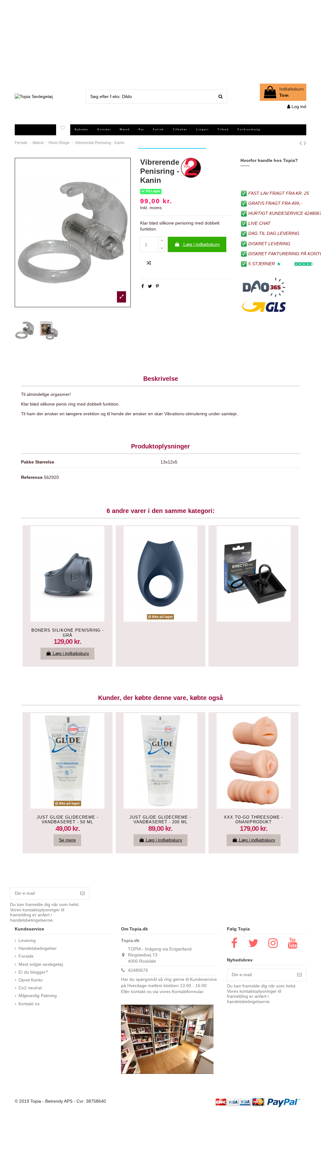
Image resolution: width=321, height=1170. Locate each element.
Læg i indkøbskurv (201, 244)
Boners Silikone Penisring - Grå (67, 633)
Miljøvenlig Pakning (37, 995)
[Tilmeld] (82, 893)
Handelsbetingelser (37, 948)
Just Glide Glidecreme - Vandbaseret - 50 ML (67, 820)
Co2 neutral (30, 987)
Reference (32, 477)
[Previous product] (301, 143)
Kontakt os (28, 1003)
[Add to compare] (149, 263)
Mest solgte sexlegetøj (40, 964)
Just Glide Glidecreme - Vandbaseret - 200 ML (160, 820)
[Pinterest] (157, 286)
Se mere (67, 839)
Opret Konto (30, 979)
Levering (27, 940)
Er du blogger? (33, 972)
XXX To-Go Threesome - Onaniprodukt (253, 820)
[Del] (142, 286)
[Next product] (305, 143)
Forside (26, 956)
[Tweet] (150, 286)
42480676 (138, 970)
